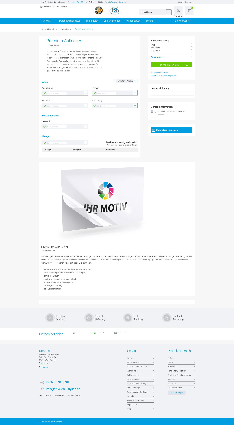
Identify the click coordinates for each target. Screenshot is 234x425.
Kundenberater (133, 362)
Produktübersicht (47, 29)
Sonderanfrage (133, 387)
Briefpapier (92, 20)
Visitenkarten (133, 20)
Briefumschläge (112, 20)
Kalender (171, 379)
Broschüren (173, 366)
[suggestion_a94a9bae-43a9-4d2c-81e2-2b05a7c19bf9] (65, 142)
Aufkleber (65, 29)
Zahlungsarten (133, 375)
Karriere (130, 358)
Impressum (189, 2)
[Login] (178, 10)
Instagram (44, 367)
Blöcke (149, 20)
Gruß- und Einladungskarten (179, 375)
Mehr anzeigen (176, 392)
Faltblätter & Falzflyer (177, 370)
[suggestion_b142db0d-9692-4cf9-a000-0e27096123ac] (65, 93)
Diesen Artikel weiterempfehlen (163, 75)
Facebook (44, 363)
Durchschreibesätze (69, 20)
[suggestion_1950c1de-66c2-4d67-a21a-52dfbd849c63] (115, 105)
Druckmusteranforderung (138, 392)
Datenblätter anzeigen (167, 129)
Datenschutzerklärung (136, 383)
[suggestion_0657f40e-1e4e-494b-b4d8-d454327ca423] (115, 93)
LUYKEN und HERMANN (137, 366)
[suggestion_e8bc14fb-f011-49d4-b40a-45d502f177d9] (65, 126)
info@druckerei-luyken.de (117, 2)
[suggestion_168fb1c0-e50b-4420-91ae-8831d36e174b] (65, 105)
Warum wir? (132, 370)
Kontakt (180, 2)
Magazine (172, 383)
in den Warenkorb (169, 64)
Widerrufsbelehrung (135, 400)
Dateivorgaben (133, 379)
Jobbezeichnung (160, 88)
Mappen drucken (175, 387)
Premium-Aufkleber (83, 29)
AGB (129, 409)
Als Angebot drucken (159, 72)
